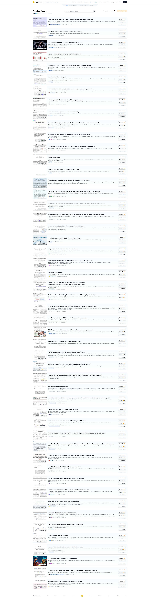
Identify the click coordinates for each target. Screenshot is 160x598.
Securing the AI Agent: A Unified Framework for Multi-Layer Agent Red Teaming (69, 65)
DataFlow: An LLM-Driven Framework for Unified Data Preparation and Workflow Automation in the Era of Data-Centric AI (81, 444)
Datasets (80, 2)
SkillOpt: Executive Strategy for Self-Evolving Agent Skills (63, 501)
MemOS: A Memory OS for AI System (58, 535)
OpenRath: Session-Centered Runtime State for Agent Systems (65, 581)
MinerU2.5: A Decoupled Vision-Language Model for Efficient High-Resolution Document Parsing (74, 191)
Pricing (112, 2)
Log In (120, 2)
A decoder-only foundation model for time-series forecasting (64, 341)
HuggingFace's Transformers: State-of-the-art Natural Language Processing (68, 489)
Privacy (56, 595)
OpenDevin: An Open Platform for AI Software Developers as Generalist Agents (69, 134)
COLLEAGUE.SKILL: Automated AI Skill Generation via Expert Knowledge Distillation (70, 89)
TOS (48, 595)
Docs (101, 2)
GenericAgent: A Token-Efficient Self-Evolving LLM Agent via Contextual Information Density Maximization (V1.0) (78, 398)
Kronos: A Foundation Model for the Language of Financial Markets (66, 226)
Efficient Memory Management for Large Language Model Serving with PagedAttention (71, 146)
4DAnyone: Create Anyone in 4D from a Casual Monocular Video (65, 42)
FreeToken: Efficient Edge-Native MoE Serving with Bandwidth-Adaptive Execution (70, 19)
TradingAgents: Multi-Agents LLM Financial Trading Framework (65, 100)
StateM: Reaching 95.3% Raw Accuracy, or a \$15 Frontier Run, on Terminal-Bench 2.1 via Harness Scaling (76, 214)
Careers (73, 595)
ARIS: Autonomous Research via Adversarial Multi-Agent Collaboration (67, 421)
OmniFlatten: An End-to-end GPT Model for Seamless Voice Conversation (68, 318)
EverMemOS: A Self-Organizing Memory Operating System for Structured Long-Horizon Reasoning (74, 375)
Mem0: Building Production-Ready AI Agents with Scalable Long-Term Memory (69, 180)
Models (74, 2)
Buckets (94, 2)
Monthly (110, 10)
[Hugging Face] (82, 596)
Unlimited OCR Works (54, 157)
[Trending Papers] (114, 10)
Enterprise (107, 2)
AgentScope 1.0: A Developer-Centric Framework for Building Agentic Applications (70, 260)
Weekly (106, 10)
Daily (103, 10)
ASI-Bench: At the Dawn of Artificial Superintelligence (62, 512)
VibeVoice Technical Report (55, 272)
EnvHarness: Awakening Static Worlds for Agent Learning (63, 112)
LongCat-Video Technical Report (57, 77)
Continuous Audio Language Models (58, 386)
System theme (37, 595)
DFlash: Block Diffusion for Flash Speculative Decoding (63, 409)
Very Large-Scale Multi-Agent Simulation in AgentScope (63, 249)
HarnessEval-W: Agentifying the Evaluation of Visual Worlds (64, 169)
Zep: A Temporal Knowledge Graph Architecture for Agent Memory (66, 478)
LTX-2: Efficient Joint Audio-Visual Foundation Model (62, 558)
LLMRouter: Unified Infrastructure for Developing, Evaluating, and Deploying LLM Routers (72, 570)
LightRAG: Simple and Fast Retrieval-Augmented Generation (64, 467)
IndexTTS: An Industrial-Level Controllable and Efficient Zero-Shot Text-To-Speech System (72, 306)
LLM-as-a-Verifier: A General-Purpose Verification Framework (64, 54)
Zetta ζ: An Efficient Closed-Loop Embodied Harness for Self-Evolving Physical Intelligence (72, 295)
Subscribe (91, 5)
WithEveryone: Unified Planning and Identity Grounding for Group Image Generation (71, 330)
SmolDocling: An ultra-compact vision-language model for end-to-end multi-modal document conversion (76, 203)
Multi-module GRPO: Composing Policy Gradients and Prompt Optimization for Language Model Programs (76, 433)
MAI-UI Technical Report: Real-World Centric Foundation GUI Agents (66, 352)
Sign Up (124, 2)
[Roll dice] (94, 11)
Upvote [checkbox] (122, 19)
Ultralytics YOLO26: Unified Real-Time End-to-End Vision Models (65, 524)
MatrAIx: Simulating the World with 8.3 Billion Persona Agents (64, 238)
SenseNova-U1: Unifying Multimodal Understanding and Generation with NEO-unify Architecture (74, 123)
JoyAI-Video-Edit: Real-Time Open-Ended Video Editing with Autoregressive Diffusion (71, 455)
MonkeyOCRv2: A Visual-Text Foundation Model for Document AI (65, 547)
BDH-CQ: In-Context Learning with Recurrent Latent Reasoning (65, 31)
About (65, 595)
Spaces (86, 2)
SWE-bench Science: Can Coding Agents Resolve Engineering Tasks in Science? (69, 364)
